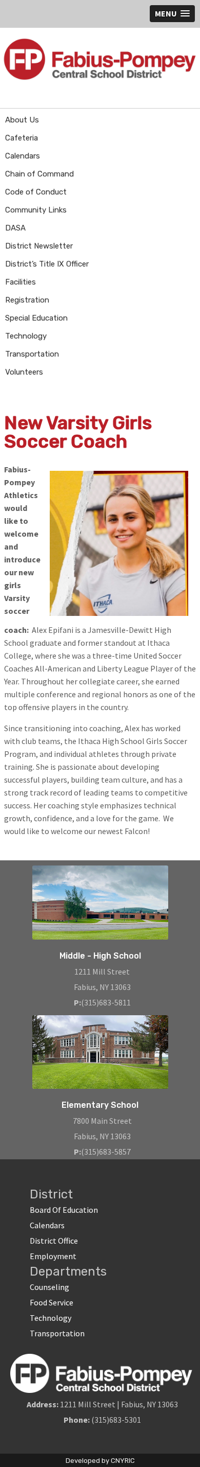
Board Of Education (64, 1210)
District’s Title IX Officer (47, 264)
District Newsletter (39, 246)
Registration (27, 300)
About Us (22, 120)
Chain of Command (39, 174)
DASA (15, 228)
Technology (26, 336)
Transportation (32, 354)
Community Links (36, 210)
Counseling (49, 1287)
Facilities (20, 282)
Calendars (22, 156)
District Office (54, 1240)
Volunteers (24, 372)
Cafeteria (21, 138)
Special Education (36, 318)
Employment (53, 1256)
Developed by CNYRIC (100, 1460)
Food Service (51, 1302)
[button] (172, 13)
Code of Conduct (36, 192)
